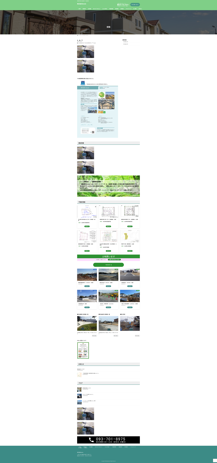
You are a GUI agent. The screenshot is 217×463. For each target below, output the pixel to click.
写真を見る (87, 286)
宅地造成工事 (125, 44)
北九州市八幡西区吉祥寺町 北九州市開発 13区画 (108, 244)
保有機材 (126, 446)
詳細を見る (87, 226)
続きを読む (94, 335)
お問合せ (85, 447)
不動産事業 (114, 446)
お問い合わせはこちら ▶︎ (114, 259)
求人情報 (80, 447)
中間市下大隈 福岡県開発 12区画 (127, 244)
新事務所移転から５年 (87, 388)
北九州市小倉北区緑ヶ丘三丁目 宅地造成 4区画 (86, 220)
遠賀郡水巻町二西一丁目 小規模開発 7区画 (108, 219)
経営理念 (85, 446)
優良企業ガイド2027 (80, 369)
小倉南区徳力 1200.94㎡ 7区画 (127, 282)
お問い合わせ (135, 4)
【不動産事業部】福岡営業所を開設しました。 (91, 373)
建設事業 (120, 446)
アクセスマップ (133, 446)
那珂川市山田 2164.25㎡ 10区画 (106, 282)
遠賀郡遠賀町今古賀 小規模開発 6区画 (85, 244)
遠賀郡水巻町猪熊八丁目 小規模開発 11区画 (129, 219)
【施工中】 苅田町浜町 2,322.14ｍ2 (106, 303)
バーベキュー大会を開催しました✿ (89, 400)
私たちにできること (98, 446)
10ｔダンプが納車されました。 (88, 394)
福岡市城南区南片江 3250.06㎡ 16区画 (85, 282)
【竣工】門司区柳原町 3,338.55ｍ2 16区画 (129, 303)
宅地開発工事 (125, 41)
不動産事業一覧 (108, 264)
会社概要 (90, 446)
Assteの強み (107, 446)
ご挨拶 (79, 446)
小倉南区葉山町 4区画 (82, 303)
